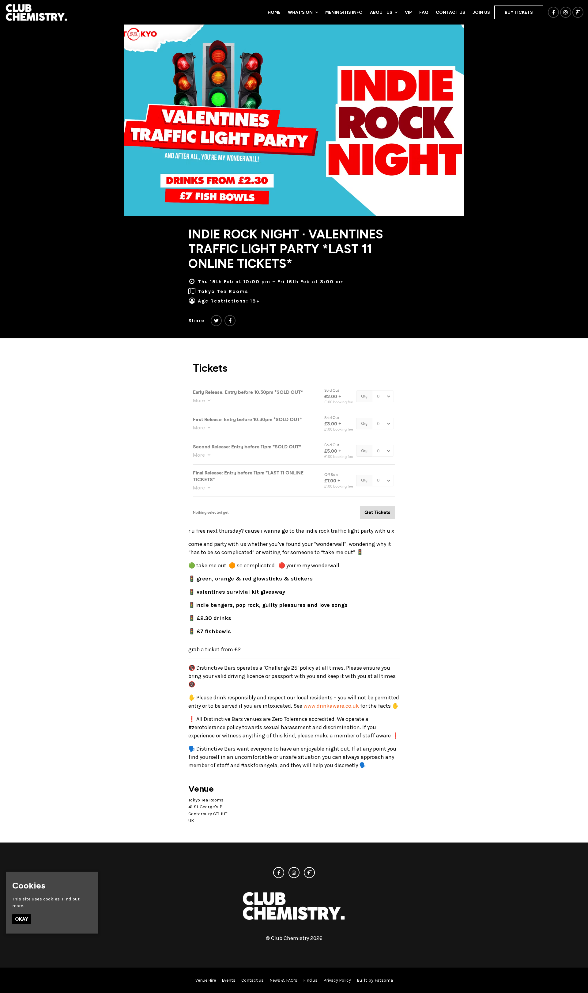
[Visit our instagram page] (565, 12)
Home (274, 12)
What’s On (300, 12)
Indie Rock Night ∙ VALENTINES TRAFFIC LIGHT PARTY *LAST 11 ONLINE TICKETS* (285, 249)
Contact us (450, 12)
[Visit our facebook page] (553, 12)
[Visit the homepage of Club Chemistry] (37, 12)
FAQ (423, 12)
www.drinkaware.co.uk (331, 705)
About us (381, 12)
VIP (408, 12)
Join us (481, 12)
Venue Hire (205, 980)
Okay (21, 919)
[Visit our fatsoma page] (577, 12)
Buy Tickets (519, 12)
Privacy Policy (337, 980)
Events (229, 980)
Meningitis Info (344, 12)
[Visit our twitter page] (216, 321)
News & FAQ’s (283, 980)
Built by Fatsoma (375, 980)
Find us (310, 980)
